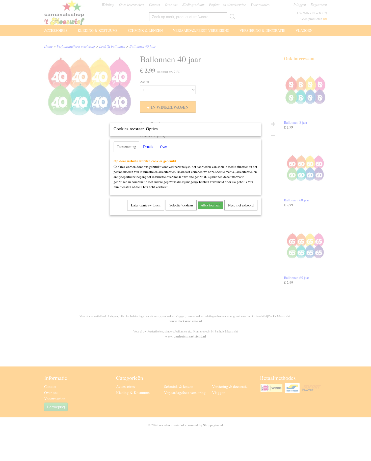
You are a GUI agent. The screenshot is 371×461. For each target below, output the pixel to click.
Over (163, 146)
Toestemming (126, 146)
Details (148, 146)
